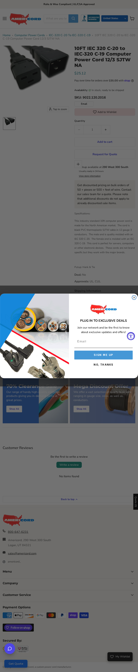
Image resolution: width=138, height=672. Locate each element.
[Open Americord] (9, 648)
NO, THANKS (103, 364)
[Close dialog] (134, 297)
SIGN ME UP (103, 355)
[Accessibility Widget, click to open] (131, 336)
